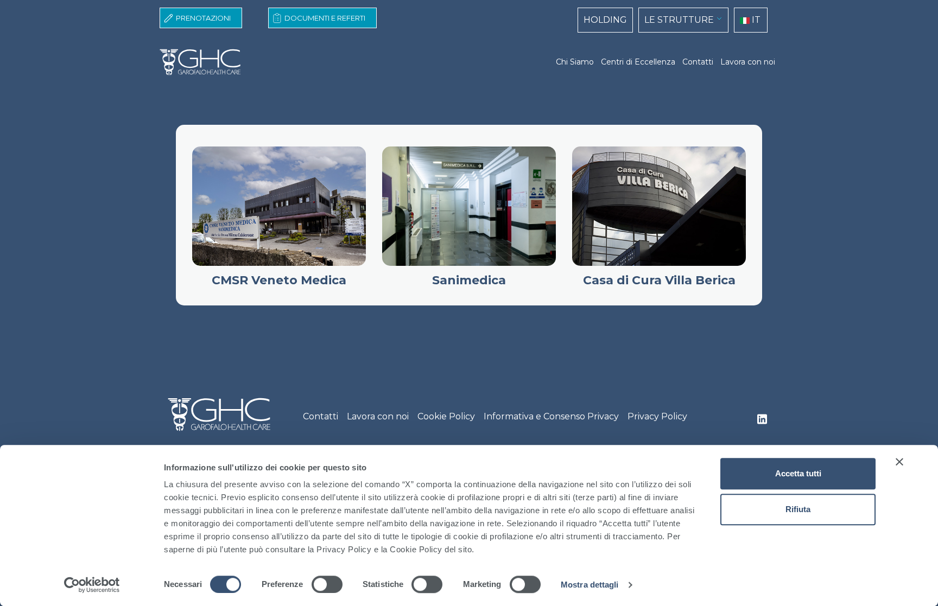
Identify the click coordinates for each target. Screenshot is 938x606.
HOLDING (605, 20)
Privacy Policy (657, 416)
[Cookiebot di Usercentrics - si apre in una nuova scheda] (92, 585)
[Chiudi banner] (899, 461)
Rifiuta (797, 509)
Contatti (697, 62)
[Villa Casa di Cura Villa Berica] (659, 206)
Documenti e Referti (324, 18)
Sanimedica (469, 280)
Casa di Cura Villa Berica (659, 280)
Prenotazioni (203, 18)
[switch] (327, 584)
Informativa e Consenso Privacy (551, 416)
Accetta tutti (798, 473)
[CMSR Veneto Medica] (279, 206)
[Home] (205, 62)
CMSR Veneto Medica (279, 280)
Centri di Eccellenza (638, 62)
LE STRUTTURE (679, 20)
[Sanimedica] (469, 206)
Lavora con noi (747, 62)
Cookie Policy (446, 416)
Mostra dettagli (590, 584)
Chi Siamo (575, 62)
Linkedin (762, 422)
